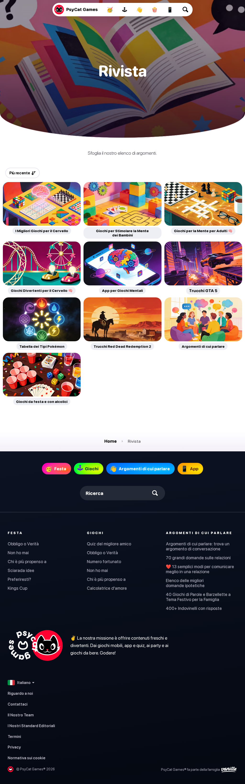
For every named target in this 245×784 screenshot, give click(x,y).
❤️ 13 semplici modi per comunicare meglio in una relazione (200, 569)
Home (110, 441)
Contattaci (18, 704)
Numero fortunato (104, 561)
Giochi (95, 533)
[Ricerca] (185, 9)
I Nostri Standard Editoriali (31, 726)
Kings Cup (17, 588)
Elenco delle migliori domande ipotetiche (185, 583)
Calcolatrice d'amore (107, 588)
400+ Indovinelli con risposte (194, 608)
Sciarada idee (21, 570)
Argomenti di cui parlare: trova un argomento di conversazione (197, 546)
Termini (14, 736)
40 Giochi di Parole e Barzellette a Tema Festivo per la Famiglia (198, 597)
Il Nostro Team (21, 715)
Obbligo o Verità (23, 543)
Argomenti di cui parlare (199, 533)
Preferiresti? (19, 579)
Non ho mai (18, 552)
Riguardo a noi (20, 693)
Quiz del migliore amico (109, 543)
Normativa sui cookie (26, 758)
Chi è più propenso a (27, 561)
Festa (15, 533)
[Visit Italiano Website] (35, 645)
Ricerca (94, 493)
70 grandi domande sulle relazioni (198, 557)
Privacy (14, 747)
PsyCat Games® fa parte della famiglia (191, 769)
